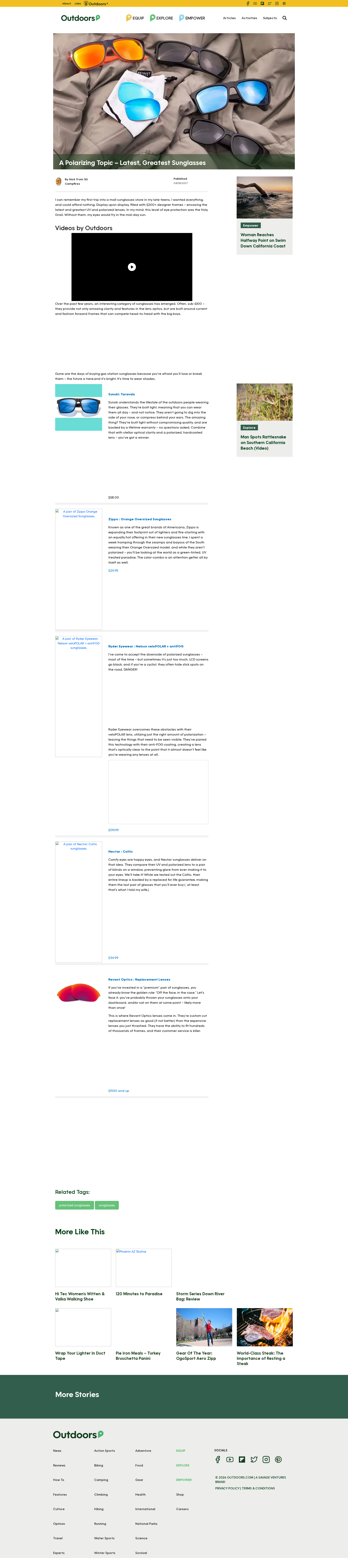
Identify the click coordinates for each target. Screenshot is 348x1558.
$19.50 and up (118, 1090)
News (57, 1450)
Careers (182, 1509)
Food (139, 1465)
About (66, 3)
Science (141, 1538)
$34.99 (113, 957)
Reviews (59, 1465)
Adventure (143, 1450)
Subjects (270, 18)
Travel (58, 1538)
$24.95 (113, 570)
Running (100, 1523)
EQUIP (180, 1450)
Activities (249, 18)
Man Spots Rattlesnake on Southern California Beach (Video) (263, 442)
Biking (98, 1465)
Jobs (77, 3)
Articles (229, 18)
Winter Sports (104, 1553)
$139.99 (113, 830)
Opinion (59, 1523)
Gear (139, 1480)
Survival (141, 1553)
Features (60, 1494)
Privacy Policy (227, 1488)
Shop (180, 1494)
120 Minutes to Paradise (139, 1293)
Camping (101, 1480)
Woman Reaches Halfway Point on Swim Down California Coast (263, 240)
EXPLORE (182, 1465)
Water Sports (104, 1538)
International (145, 1509)
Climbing (101, 1494)
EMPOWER (184, 1480)
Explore (164, 17)
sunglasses (107, 1205)
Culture (59, 1509)
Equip (138, 17)
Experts (58, 1553)
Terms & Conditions (258, 1488)
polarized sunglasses (74, 1205)
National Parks (146, 1523)
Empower (195, 17)
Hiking (99, 1509)
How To (58, 1480)
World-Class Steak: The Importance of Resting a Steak (261, 1358)
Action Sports (104, 1450)
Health (140, 1494)
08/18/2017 (181, 183)
